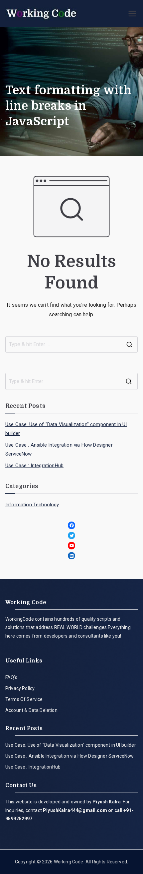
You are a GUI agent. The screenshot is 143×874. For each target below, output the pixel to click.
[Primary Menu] (132, 13)
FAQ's (11, 677)
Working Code (68, 861)
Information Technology (32, 505)
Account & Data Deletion (31, 710)
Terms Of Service (24, 699)
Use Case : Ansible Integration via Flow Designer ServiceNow (59, 449)
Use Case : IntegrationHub (34, 465)
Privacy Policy (20, 688)
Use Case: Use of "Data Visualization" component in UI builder (66, 428)
